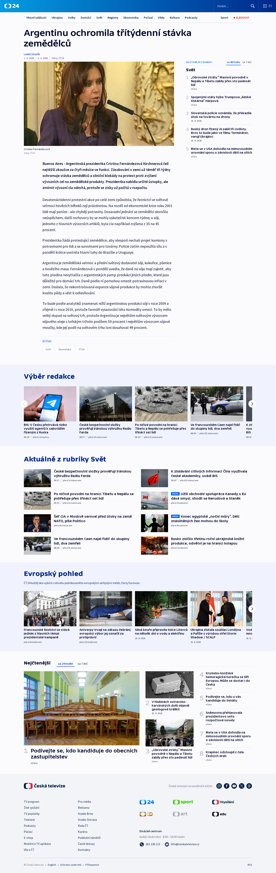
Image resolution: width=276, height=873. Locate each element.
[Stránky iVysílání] (223, 802)
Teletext (29, 819)
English (52, 864)
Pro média (84, 801)
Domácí (86, 17)
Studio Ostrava (87, 819)
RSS (250, 864)
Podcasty (191, 17)
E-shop (28, 838)
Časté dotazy (86, 844)
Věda (161, 17)
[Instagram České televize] (219, 786)
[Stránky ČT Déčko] (146, 814)
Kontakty (84, 850)
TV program (31, 801)
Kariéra (82, 832)
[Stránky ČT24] (147, 802)
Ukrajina (57, 17)
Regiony (113, 17)
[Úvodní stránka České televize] (45, 786)
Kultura (175, 17)
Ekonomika (131, 17)
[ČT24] (12, 6)
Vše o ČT (29, 850)
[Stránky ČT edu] (219, 814)
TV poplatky (31, 813)
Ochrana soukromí (70, 864)
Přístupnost (92, 864)
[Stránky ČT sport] (183, 802)
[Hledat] (253, 6)
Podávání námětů (89, 838)
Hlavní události (36, 17)
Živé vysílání (31, 807)
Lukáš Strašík (32, 54)
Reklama (83, 807)
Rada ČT (83, 825)
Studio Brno (85, 813)
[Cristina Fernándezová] (99, 104)
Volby (71, 17)
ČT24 (81, 349)
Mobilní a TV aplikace (37, 844)
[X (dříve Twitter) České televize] (242, 786)
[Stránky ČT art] (180, 814)
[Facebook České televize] (227, 786)
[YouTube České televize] (234, 786)
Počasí (148, 17)
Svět (99, 17)
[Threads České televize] (249, 786)
